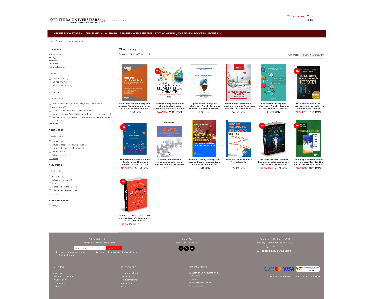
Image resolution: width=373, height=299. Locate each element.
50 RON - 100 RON (59, 82)
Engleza (312, 20)
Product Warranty (129, 280)
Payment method (129, 273)
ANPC (124, 286)
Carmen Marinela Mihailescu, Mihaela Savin (71, 110)
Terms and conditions (63, 276)
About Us (57, 273)
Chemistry (53, 64)
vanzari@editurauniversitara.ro (277, 250)
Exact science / (66, 41)
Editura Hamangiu (59, 155)
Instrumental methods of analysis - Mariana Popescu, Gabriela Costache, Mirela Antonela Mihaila (239, 106)
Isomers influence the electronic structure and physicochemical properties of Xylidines (169, 162)
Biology (52, 57)
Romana (308, 20)
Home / (53, 41)
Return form (126, 283)
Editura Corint (57, 141)
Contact (57, 286)
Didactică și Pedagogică (63, 187)
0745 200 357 (277, 246)
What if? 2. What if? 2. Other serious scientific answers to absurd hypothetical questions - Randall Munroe (134, 218)
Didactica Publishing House (64, 190)
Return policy (127, 276)
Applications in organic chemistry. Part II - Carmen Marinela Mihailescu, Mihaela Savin (273, 106)
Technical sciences (57, 67)
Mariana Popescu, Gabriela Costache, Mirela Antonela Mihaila (80, 114)
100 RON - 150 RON (60, 85)
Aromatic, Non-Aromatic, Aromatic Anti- (239, 160)
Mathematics (55, 54)
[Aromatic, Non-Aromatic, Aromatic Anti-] (239, 138)
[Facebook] (181, 248)
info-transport (59, 283)
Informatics (54, 60)
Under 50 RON (58, 78)
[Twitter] (186, 248)
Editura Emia (57, 151)
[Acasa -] (78, 20)
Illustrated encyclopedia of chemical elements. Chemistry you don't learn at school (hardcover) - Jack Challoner (169, 106)
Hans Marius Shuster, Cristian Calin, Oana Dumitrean (75, 103)
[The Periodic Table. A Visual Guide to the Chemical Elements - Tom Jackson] (134, 138)
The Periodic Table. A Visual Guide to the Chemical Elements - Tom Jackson (135, 162)
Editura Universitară (60, 180)
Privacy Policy (59, 280)
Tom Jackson (57, 107)
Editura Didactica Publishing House (67, 145)
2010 (53, 205)
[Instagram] (192, 248)
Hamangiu (56, 176)
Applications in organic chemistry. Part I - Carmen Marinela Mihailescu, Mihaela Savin (204, 106)
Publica (54, 183)
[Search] (195, 20)
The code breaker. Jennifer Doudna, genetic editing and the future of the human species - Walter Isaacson (273, 162)
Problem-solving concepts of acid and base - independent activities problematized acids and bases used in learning (204, 162)
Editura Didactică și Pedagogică (66, 148)
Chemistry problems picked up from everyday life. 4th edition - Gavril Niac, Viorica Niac (308, 162)
